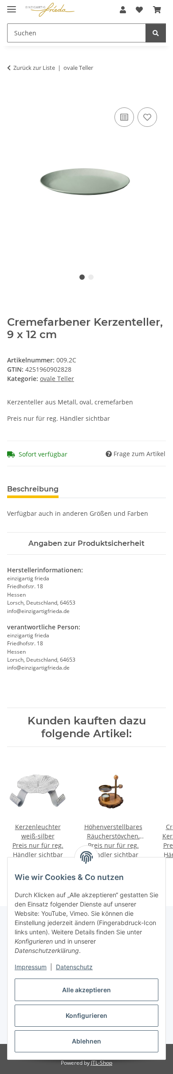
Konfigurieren (86, 1015)
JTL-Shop (101, 1062)
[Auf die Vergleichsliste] (124, 117)
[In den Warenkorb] (14, 95)
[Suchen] (155, 32)
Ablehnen (86, 1041)
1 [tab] (82, 277)
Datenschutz (74, 967)
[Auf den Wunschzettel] (147, 117)
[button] (123, 10)
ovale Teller (57, 378)
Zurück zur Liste (34, 68)
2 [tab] (91, 277)
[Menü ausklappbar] (11, 5)
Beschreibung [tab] (33, 489)
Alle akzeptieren (86, 990)
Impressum (31, 967)
